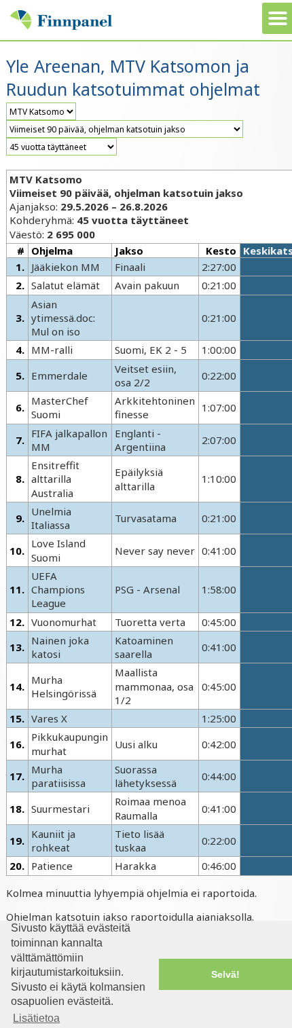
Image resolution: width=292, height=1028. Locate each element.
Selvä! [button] (225, 974)
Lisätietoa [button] (36, 1018)
